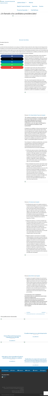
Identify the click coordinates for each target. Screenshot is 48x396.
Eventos (41, 6)
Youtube (28, 370)
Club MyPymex (34, 10)
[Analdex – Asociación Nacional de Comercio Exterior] (7, 3)
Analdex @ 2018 (43, 394)
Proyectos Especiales (22, 10)
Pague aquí (4, 376)
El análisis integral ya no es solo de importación (35, 333)
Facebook (20, 370)
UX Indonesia (31, 202)
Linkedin (36, 370)
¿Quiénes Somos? (21, 2)
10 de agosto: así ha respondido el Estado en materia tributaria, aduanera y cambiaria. (12, 357)
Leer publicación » (12, 340)
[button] (12, 56)
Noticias (31, 2)
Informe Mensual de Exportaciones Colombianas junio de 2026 (12, 336)
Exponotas (34, 6)
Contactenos (5, 370)
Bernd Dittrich (32, 275)
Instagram (43, 370)
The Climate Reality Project (34, 115)
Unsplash (43, 115)
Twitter (13, 370)
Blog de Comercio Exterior (23, 6)
